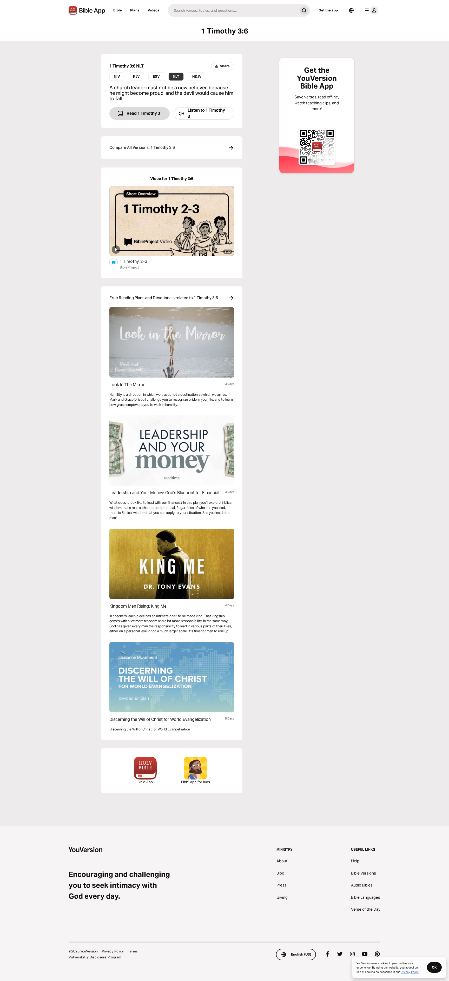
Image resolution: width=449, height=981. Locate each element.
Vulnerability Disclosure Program (95, 957)
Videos (153, 10)
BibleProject (129, 267)
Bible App (145, 782)
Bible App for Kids (195, 782)
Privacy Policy (113, 951)
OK (434, 967)
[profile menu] (370, 10)
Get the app (328, 10)
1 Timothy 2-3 (139, 261)
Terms (133, 951)
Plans (134, 10)
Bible (117, 10)
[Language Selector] (351, 10)
